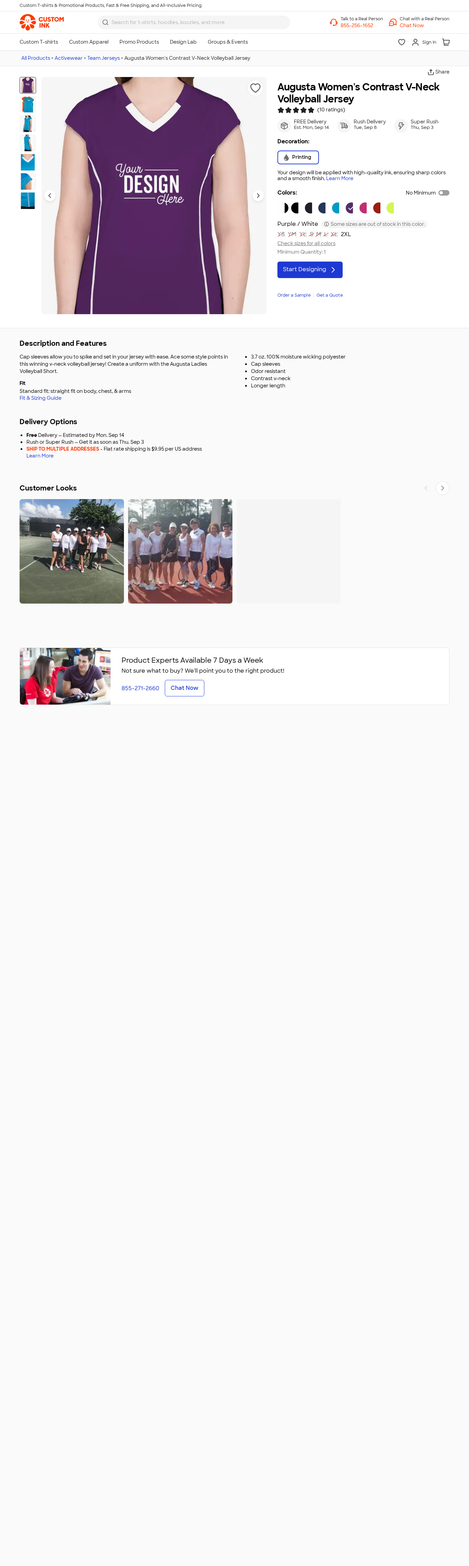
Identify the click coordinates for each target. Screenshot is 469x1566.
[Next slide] (258, 195)
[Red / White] (378, 207)
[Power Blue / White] (337, 207)
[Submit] (105, 22)
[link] (42, 22)
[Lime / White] (392, 207)
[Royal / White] (323, 207)
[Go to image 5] (28, 162)
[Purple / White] (351, 207)
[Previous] (426, 488)
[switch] (444, 192)
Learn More (339, 178)
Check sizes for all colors (306, 243)
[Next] (442, 488)
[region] (234, 551)
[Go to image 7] (28, 200)
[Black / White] (296, 207)
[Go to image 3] (28, 123)
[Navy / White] (310, 207)
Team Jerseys (103, 58)
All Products (35, 58)
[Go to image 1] (28, 85)
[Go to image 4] (28, 143)
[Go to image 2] (28, 104)
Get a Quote (330, 295)
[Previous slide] (49, 195)
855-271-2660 (140, 688)
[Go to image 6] (28, 181)
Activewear (69, 58)
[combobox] (194, 22)
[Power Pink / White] (364, 207)
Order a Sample (294, 295)
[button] (424, 25)
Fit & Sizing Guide (40, 398)
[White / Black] (282, 207)
